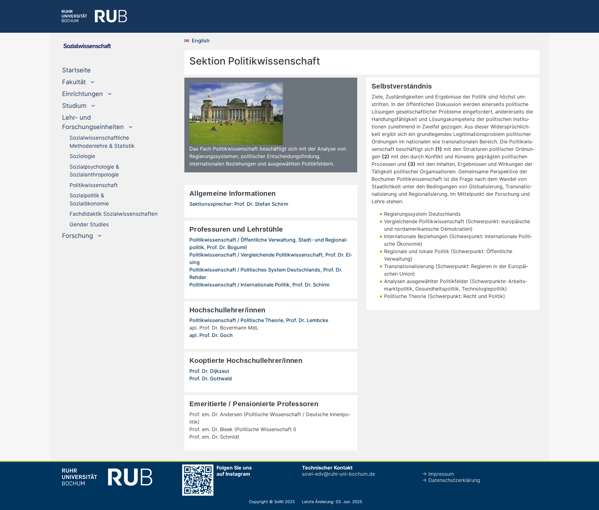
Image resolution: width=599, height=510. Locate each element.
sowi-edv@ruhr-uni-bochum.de (338, 474)
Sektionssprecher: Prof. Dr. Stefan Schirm (238, 204)
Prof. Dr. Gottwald (210, 378)
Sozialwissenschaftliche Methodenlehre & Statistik (102, 142)
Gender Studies (89, 224)
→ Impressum (438, 474)
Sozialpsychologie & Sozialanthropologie (94, 171)
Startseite (89, 70)
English (201, 40)
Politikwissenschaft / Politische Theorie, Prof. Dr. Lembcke (258, 320)
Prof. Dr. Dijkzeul (209, 371)
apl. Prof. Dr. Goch (211, 335)
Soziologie (82, 156)
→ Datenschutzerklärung (451, 480)
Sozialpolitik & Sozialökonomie (89, 199)
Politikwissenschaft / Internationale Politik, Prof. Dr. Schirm (259, 284)
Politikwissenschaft (94, 185)
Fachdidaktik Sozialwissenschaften (114, 214)
